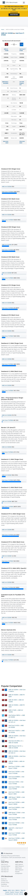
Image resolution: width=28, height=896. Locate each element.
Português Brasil (9, 894)
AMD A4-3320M (7, 33)
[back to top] (25, 893)
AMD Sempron (19, 870)
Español (12, 892)
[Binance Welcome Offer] (14, 12)
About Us (3, 879)
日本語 (9, 890)
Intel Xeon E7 (5, 871)
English (5, 890)
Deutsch (7, 892)
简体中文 (17, 890)
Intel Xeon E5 (5, 870)
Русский (16, 894)
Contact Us (4, 880)
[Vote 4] (23, 843)
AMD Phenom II (19, 866)
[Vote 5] (25, 843)
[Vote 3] (21, 843)
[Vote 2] (20, 843)
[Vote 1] (18, 843)
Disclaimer (4, 884)
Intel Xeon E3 (5, 868)
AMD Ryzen (18, 868)
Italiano (21, 892)
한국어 (13, 890)
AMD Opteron (19, 864)
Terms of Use (5, 886)
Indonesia (21, 894)
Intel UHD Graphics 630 (21, 83)
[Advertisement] (14, 21)
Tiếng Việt (22, 890)
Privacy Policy (5, 882)
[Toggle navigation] (24, 2)
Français (17, 892)
